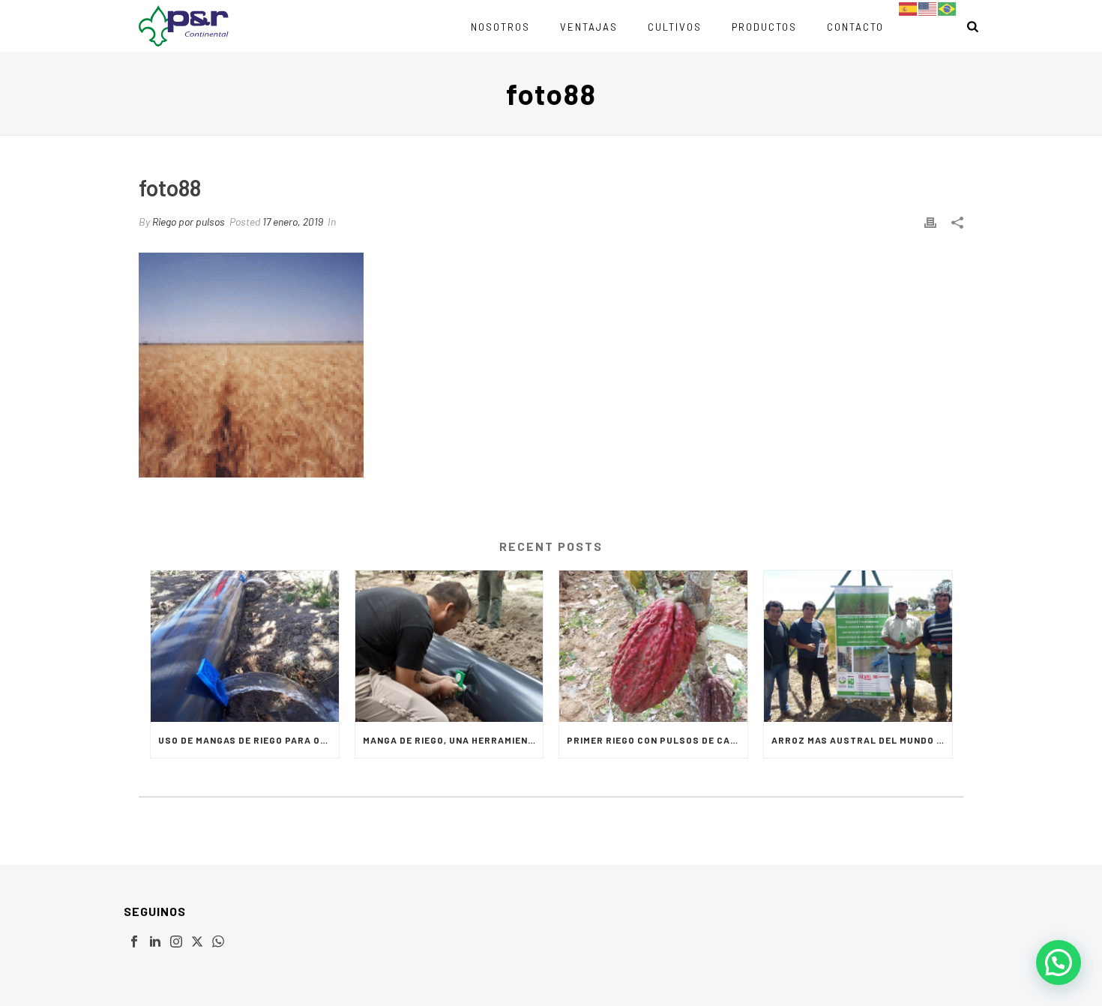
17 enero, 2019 (292, 221)
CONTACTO (855, 27)
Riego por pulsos (188, 221)
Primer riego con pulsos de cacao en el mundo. (657, 740)
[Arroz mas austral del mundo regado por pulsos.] (858, 645)
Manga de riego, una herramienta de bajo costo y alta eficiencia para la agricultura (453, 740)
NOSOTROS (500, 27)
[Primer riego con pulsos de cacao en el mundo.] (653, 645)
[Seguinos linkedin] (155, 942)
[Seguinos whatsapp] (218, 942)
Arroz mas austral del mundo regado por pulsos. (861, 740)
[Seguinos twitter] (197, 942)
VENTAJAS (589, 27)
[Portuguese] (947, 7)
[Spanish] (908, 7)
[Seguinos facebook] (134, 942)
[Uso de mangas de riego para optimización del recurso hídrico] (245, 645)
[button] (1058, 962)
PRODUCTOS (764, 27)
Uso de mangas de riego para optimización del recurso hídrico (248, 740)
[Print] (930, 221)
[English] (928, 7)
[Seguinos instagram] (176, 942)
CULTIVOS (675, 27)
